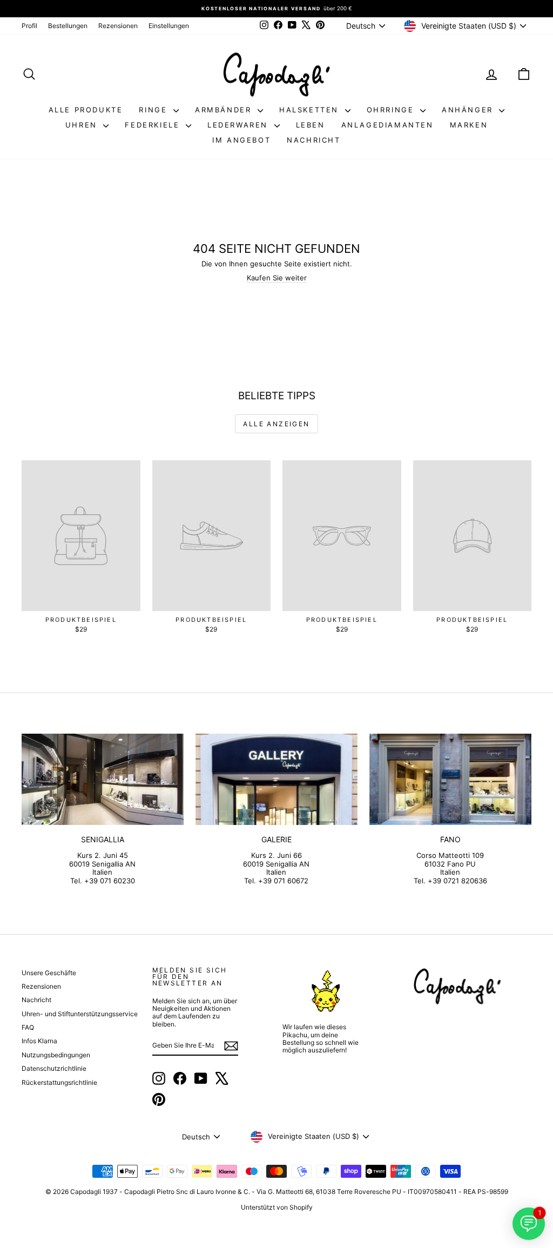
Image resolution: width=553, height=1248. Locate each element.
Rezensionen (118, 26)
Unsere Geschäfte (49, 973)
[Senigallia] (103, 779)
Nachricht (313, 140)
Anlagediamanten (387, 124)
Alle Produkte (86, 109)
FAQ (28, 1027)
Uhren (83, 124)
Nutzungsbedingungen (56, 1055)
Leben (310, 124)
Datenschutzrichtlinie (54, 1068)
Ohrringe (392, 109)
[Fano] (450, 779)
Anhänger (469, 109)
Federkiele (154, 124)
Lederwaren (239, 124)
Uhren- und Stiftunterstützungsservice (80, 1014)
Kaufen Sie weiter (277, 277)
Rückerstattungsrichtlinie (59, 1082)
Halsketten (310, 109)
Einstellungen (169, 26)
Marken (469, 124)
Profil (29, 26)
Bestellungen (67, 26)
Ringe (155, 109)
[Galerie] (276, 779)
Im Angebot (241, 140)
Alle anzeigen (276, 424)
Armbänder (225, 109)
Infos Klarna (39, 1041)
